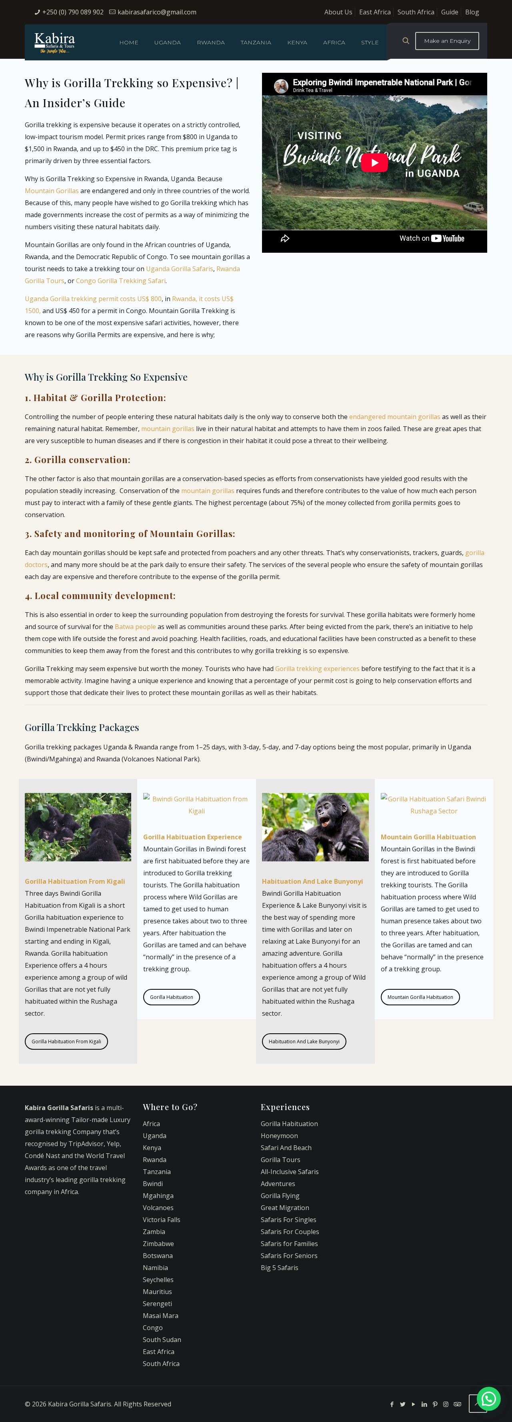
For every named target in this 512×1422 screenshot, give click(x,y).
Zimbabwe (158, 1243)
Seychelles (158, 1279)
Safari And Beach (286, 1147)
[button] (489, 1399)
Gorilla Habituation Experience (192, 837)
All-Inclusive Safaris (290, 1171)
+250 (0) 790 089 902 (73, 12)
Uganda (154, 1135)
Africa (151, 1123)
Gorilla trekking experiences (317, 668)
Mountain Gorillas (52, 190)
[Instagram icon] (446, 1404)
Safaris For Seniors (289, 1255)
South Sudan (162, 1339)
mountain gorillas (167, 428)
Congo (153, 1327)
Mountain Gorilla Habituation (420, 997)
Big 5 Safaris (279, 1267)
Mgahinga (158, 1195)
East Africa (375, 12)
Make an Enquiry (447, 40)
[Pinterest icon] (435, 1404)
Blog (472, 12)
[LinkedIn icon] (424, 1404)
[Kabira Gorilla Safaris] (55, 42)
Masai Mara (160, 1315)
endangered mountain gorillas (394, 416)
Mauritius (157, 1291)
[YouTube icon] (413, 1404)
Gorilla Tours (280, 1159)
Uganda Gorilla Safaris (179, 268)
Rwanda (154, 1159)
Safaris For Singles (288, 1219)
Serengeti (157, 1303)
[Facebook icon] (392, 1404)
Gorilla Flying (280, 1195)
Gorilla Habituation (171, 997)
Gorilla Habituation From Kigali (66, 1041)
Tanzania (157, 1171)
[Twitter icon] (402, 1404)
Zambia (154, 1231)
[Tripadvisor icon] (456, 1404)
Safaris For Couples (290, 1231)
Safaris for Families (289, 1243)
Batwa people (135, 626)
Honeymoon (279, 1135)
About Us (338, 12)
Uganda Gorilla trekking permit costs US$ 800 (93, 298)
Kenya (152, 1147)
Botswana (158, 1255)
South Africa (416, 12)
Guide (449, 12)
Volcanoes (158, 1207)
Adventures (278, 1183)
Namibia (155, 1267)
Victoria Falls (161, 1219)
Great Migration (285, 1207)
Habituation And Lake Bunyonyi (304, 1041)
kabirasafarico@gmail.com (157, 12)
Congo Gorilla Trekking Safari (121, 280)
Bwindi (153, 1183)
